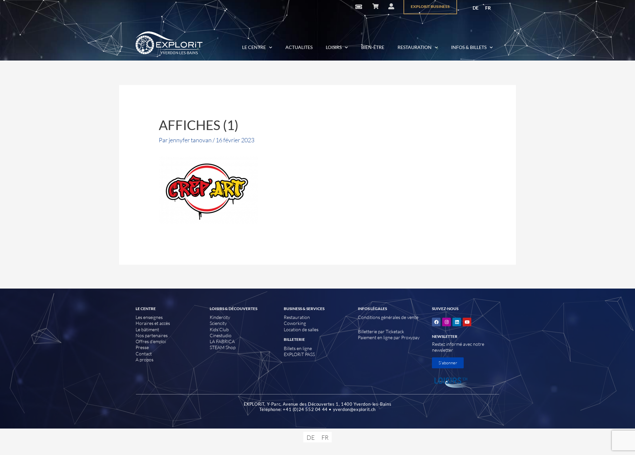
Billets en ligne (298, 348)
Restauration (297, 317)
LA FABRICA (222, 341)
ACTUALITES (299, 47)
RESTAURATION (415, 47)
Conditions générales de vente (388, 317)
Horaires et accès (153, 323)
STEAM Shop (222, 347)
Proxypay (410, 337)
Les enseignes (149, 317)
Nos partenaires (152, 335)
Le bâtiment (147, 329)
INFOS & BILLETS (469, 47)
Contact (144, 353)
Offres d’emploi (151, 341)
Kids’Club (219, 329)
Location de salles (301, 329)
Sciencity (218, 323)
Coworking (295, 323)
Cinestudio (221, 335)
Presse (142, 347)
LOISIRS (334, 47)
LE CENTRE (254, 47)
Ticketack (395, 331)
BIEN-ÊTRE (372, 47)
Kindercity (220, 317)
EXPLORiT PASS (299, 354)
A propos (144, 359)
